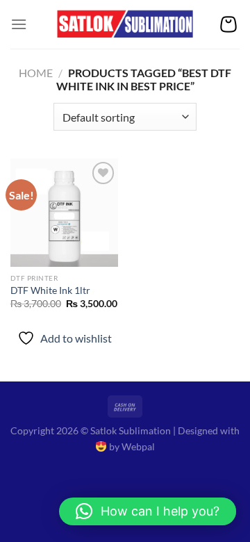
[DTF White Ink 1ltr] (64, 212)
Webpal (138, 446)
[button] (147, 511)
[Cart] (228, 24)
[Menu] (18, 24)
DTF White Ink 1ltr (50, 290)
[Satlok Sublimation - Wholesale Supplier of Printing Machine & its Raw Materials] (125, 24)
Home (36, 72)
